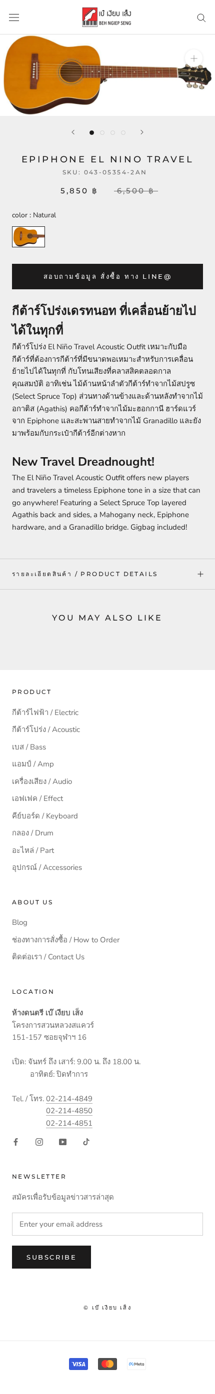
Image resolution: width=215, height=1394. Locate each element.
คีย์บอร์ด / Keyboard (45, 816)
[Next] (142, 132)
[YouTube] (62, 1141)
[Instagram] (39, 1141)
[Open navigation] (14, 17)
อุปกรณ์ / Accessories (47, 867)
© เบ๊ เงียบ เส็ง (108, 1307)
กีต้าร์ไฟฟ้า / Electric (45, 712)
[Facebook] (16, 1141)
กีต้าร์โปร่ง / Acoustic (46, 729)
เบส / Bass (29, 747)
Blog (20, 922)
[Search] (201, 17)
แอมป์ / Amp (33, 764)
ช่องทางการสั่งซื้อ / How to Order (66, 940)
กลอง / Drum (33, 833)
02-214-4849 (69, 1099)
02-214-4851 (69, 1123)
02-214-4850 (69, 1111)
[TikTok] (86, 1141)
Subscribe (51, 1257)
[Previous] (73, 132)
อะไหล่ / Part (33, 850)
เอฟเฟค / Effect (37, 798)
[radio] (28, 236)
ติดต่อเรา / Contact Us (48, 957)
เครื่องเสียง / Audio (42, 781)
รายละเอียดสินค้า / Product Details (85, 574)
